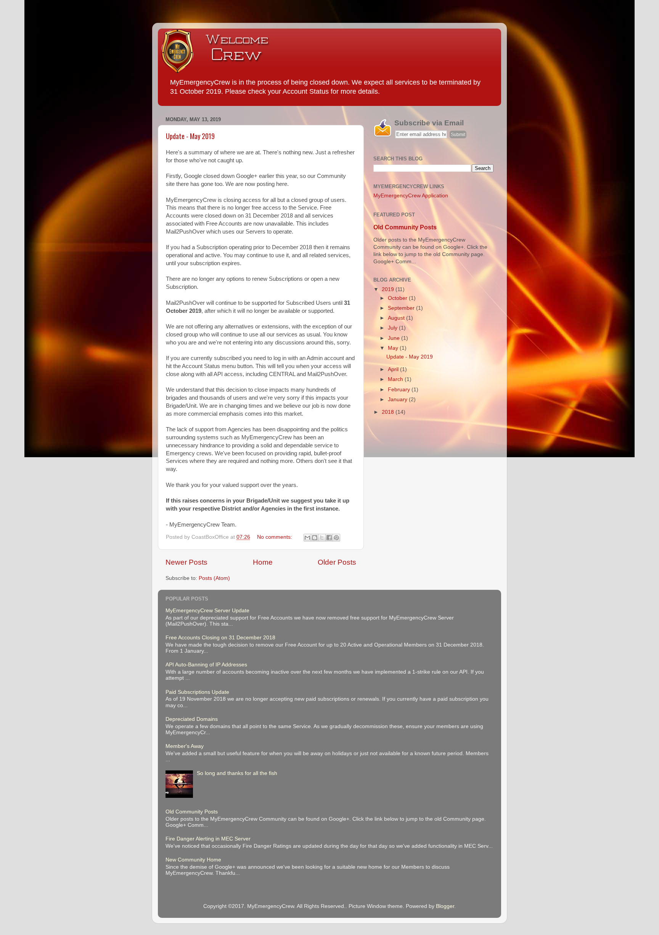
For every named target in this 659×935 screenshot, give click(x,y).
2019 (388, 289)
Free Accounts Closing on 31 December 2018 (220, 637)
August (397, 318)
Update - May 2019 (190, 136)
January (398, 399)
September (402, 308)
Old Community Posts (405, 227)
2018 (388, 412)
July (393, 328)
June (394, 338)
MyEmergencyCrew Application (410, 196)
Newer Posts (186, 562)
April (394, 369)
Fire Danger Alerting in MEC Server (208, 839)
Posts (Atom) (214, 578)
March (396, 379)
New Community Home (193, 860)
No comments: (275, 537)
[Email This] (307, 537)
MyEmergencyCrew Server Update (207, 610)
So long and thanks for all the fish (237, 773)
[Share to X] (322, 537)
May (394, 348)
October (398, 298)
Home (263, 562)
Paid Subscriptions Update (197, 692)
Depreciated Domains (192, 719)
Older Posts (337, 562)
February (399, 389)
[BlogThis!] (314, 537)
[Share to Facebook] (329, 537)
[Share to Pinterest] (336, 537)
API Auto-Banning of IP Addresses (206, 665)
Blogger (445, 906)
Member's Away (185, 746)
